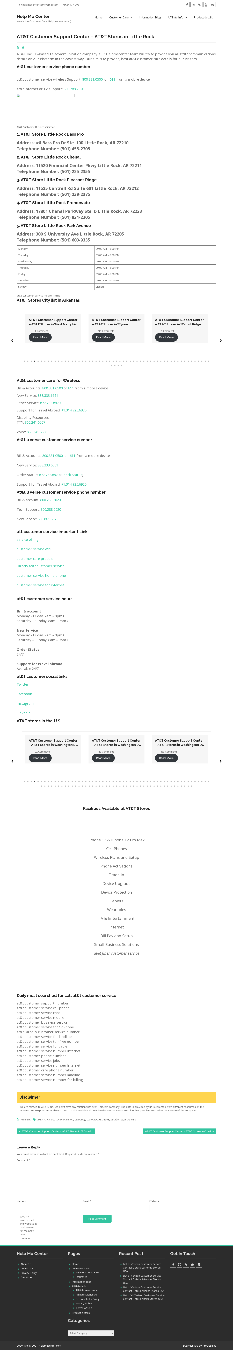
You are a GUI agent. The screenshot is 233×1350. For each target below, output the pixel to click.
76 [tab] (109, 786)
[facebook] (187, 4)
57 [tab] (114, 365)
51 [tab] (195, 361)
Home (99, 17)
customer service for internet (40, 585)
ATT (46, 1119)
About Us (26, 1264)
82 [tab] (130, 786)
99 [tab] (188, 786)
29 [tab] (120, 361)
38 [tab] (150, 361)
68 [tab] (82, 786)
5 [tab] (38, 361)
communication (64, 1119)
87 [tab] (147, 786)
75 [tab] (106, 786)
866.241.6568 (37, 432)
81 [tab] (126, 786)
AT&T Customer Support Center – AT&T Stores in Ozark (178, 1131)
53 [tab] (201, 361)
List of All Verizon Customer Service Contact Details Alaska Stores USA (144, 1296)
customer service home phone (41, 575)
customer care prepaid (35, 558)
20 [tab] (89, 361)
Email (87, 1201)
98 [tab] (184, 786)
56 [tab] (111, 365)
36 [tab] (143, 361)
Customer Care (119, 17)
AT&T (40, 1119)
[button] (12, 339)
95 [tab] (174, 786)
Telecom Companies (88, 1272)
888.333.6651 (48, 395)
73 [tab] (99, 786)
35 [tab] (140, 361)
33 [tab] (133, 361)
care (51, 1119)
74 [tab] (103, 786)
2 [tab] (28, 361)
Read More (40, 337)
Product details (203, 17)
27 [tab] (113, 361)
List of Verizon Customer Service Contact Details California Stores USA (142, 1267)
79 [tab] (120, 786)
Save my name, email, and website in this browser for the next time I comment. (28, 1227)
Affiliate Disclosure (87, 1294)
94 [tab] (171, 786)
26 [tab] (109, 361)
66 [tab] (75, 786)
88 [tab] (150, 786)
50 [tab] (191, 361)
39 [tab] (154, 361)
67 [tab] (79, 786)
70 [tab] (89, 786)
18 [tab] (82, 361)
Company (80, 1119)
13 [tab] (65, 361)
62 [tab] (62, 786)
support (125, 1119)
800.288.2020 (74, 89)
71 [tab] (92, 786)
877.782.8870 (50, 403)
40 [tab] (157, 361)
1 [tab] (24, 361)
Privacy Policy (29, 1273)
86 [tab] (143, 786)
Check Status (71, 474)
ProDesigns (209, 1345)
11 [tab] (58, 361)
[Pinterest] (212, 4)
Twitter (23, 684)
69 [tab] (86, 786)
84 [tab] (137, 786)
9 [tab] (51, 361)
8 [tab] (48, 361)
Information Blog (150, 17)
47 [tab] (181, 361)
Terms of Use (84, 1308)
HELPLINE (103, 1119)
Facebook (24, 694)
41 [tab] (161, 361)
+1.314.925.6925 (73, 410)
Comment (23, 1160)
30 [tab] (123, 361)
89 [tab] (154, 786)
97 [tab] (181, 786)
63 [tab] (65, 786)
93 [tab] (167, 786)
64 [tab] (68, 786)
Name (21, 1201)
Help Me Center (33, 16)
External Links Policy (87, 1299)
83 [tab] (133, 786)
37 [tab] (147, 361)
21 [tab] (92, 361)
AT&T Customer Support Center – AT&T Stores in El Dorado (57, 1131)
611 (112, 79)
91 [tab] (161, 786)
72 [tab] (96, 786)
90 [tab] (157, 786)
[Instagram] (193, 4)
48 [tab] (184, 361)
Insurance (81, 1276)
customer (92, 1119)
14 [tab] (68, 361)
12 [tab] (62, 361)
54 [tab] (205, 361)
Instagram (25, 703)
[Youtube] (206, 4)
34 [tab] (137, 361)
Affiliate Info (176, 17)
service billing (28, 539)
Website (154, 1201)
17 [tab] (79, 361)
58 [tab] (118, 365)
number (115, 1119)
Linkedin (24, 713)
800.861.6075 (48, 519)
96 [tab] (178, 786)
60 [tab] (55, 786)
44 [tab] (171, 361)
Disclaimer (27, 1277)
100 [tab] (191, 786)
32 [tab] (130, 361)
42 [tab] (164, 361)
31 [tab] (126, 361)
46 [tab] (178, 361)
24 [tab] (103, 361)
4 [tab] (34, 361)
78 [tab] (116, 786)
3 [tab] (31, 361)
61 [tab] (58, 786)
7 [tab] (45, 361)
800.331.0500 (92, 79)
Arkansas (26, 1119)
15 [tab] (72, 361)
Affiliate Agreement (87, 1290)
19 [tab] (86, 361)
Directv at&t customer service (40, 566)
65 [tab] (72, 786)
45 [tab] (174, 361)
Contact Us (27, 1268)
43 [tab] (167, 361)
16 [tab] (75, 361)
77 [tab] (113, 786)
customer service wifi (34, 549)
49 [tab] (188, 361)
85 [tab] (140, 786)
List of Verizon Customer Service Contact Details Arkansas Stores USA (142, 1279)
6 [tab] (41, 361)
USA (133, 1119)
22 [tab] (96, 361)
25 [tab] (106, 361)
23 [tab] (99, 361)
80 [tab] (123, 786)
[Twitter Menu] (199, 4)
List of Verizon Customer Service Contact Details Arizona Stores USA (143, 1288)
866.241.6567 (35, 422)
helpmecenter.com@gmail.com (40, 4)
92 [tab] (164, 786)
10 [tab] (55, 361)
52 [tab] (198, 361)
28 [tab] (116, 361)
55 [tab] (208, 361)
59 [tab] (121, 365)
